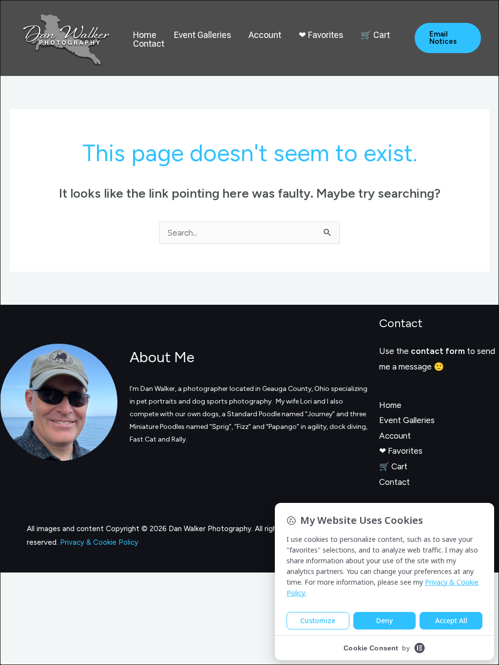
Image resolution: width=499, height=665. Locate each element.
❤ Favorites (321, 35)
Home (144, 35)
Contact (148, 43)
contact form (438, 351)
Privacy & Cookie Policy (99, 542)
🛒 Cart (375, 35)
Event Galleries (202, 35)
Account (265, 35)
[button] (448, 38)
